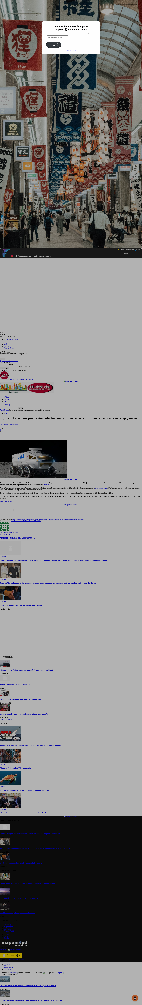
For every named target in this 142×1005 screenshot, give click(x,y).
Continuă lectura (71, 50)
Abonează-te (52, 45)
